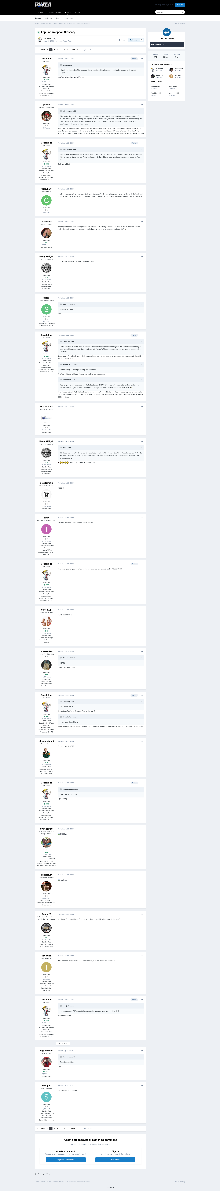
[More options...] (142, 58)
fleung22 (46, 914)
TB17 (46, 518)
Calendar (48, 18)
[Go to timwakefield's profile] (46, 665)
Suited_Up (46, 610)
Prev (43, 50)
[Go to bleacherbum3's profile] (46, 753)
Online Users (68, 18)
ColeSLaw (46, 189)
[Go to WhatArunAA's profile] (46, 418)
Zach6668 (179, 69)
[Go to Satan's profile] (46, 309)
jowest (46, 104)
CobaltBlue (50, 39)
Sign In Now (115, 1160)
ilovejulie (46, 956)
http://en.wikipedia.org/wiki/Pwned (71, 77)
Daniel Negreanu (55, 12)
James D (178, 75)
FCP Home (40, 12)
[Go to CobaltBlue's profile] (39, 39)
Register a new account (65, 1160)
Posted (66, 58)
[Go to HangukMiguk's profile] (46, 268)
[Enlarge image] (125, 229)
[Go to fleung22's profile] (46, 928)
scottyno (46, 1085)
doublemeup (46, 483)
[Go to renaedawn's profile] (46, 233)
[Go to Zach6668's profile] (171, 70)
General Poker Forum (64, 41)
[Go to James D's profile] (171, 76)
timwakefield (46, 651)
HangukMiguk (46, 256)
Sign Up (180, 5)
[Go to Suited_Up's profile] (46, 621)
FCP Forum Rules (157, 44)
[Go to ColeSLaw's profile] (46, 200)
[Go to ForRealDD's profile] (46, 886)
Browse (67, 12)
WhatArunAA (46, 406)
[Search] (182, 12)
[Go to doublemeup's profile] (46, 494)
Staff (57, 18)
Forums (38, 18)
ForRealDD (46, 875)
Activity (77, 12)
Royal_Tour (160, 75)
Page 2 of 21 (87, 50)
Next (73, 50)
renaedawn (46, 221)
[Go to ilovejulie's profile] (46, 967)
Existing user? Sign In (163, 5)
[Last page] (78, 49)
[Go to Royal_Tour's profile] (153, 76)
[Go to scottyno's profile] (46, 1097)
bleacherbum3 (46, 741)
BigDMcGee (46, 1050)
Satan (46, 298)
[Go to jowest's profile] (46, 116)
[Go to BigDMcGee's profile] (46, 1062)
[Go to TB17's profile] (46, 529)
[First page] (38, 49)
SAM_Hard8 (46, 829)
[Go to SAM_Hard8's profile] (46, 842)
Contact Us (110, 1187)
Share (122, 40)
